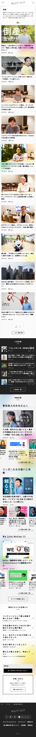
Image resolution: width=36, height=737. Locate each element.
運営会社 (30, 725)
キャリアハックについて (9, 722)
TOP (2, 704)
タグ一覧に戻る (19, 332)
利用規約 (23, 725)
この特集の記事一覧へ (24, 462)
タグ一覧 (8, 704)
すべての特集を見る (18, 599)
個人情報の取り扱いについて (11, 725)
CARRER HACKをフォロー (19, 670)
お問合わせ (30, 722)
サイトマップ (21, 722)
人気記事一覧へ (18, 389)
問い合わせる (18, 689)
